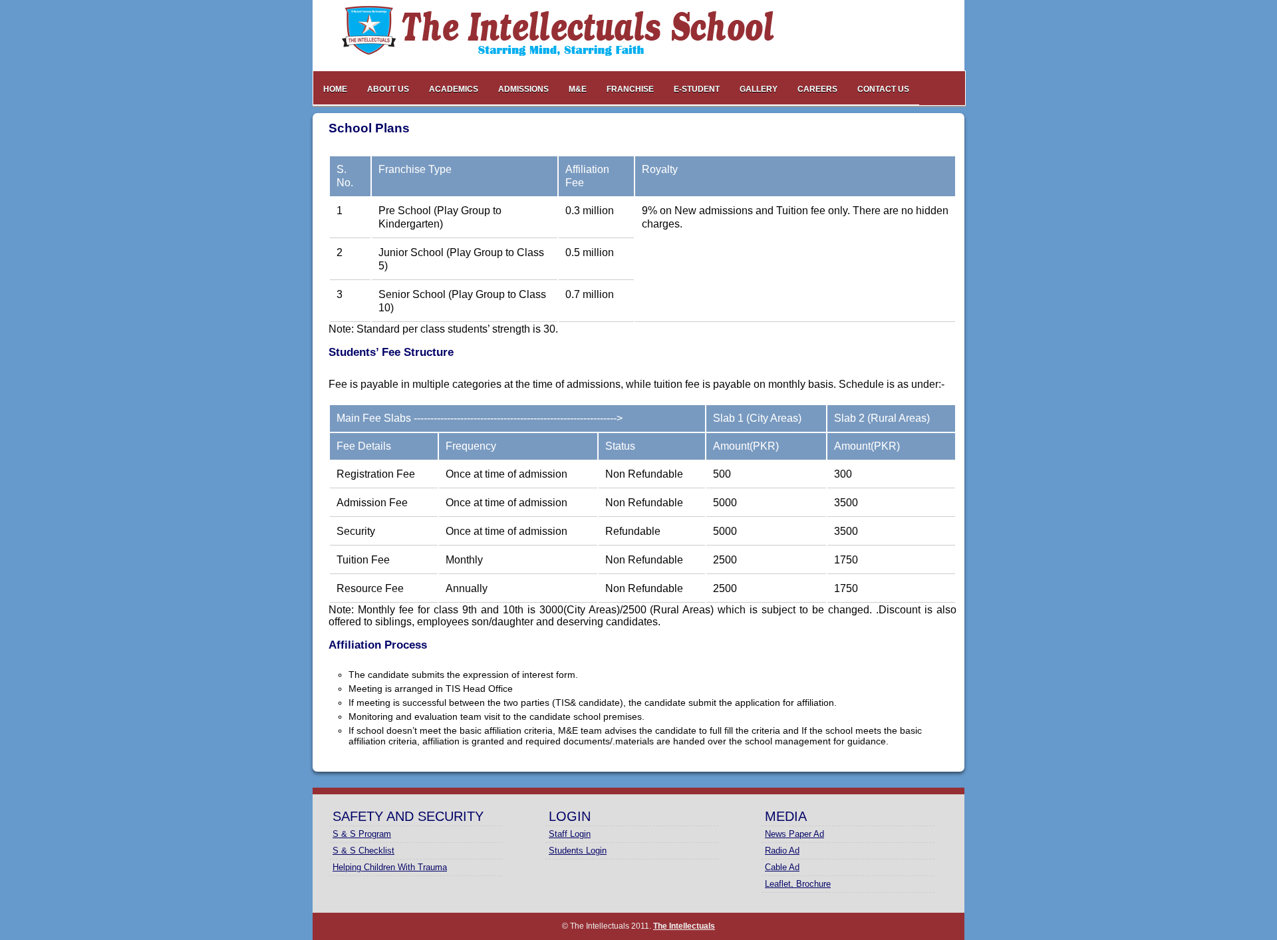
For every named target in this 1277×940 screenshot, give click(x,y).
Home (335, 89)
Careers (817, 89)
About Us (388, 89)
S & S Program (362, 834)
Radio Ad (782, 851)
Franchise (630, 89)
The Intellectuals (684, 926)
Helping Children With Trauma (390, 867)
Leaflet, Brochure (798, 884)
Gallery (759, 89)
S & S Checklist (363, 851)
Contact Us (883, 89)
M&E (578, 89)
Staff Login (570, 834)
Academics (453, 89)
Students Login (578, 851)
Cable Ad (782, 867)
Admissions (523, 89)
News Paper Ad (794, 834)
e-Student (697, 89)
